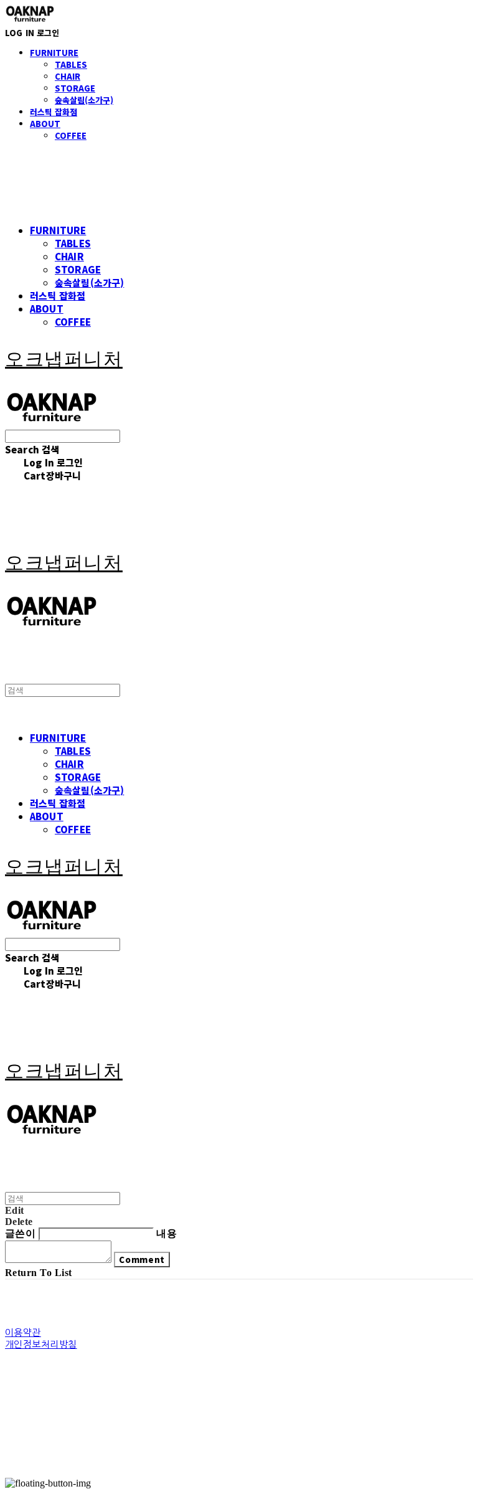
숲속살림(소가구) (84, 100)
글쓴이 (20, 1233)
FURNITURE (54, 53)
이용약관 (23, 1332)
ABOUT (45, 124)
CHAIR (67, 76)
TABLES (71, 64)
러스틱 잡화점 (53, 112)
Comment (142, 1259)
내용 (166, 1233)
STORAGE (75, 88)
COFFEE (71, 135)
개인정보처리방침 (41, 1344)
